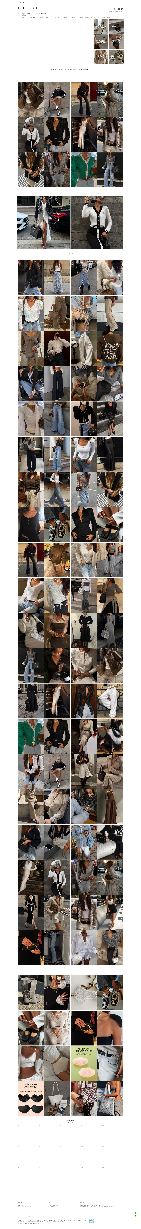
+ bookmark (111, 11)
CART (28, 13)
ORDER (32, 13)
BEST (18, 17)
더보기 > (70, 76)
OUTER (51, 17)
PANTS (65, 17)
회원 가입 (24, 13)
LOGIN (19, 13)
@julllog (70, 1122)
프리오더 (93, 17)
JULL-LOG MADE (32, 17)
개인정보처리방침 (31, 1217)
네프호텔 (87, 17)
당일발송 (103, 17)
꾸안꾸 (108, 17)
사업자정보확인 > (61, 1221)
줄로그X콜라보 (41, 17)
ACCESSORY (80, 17)
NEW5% (24, 17)
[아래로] (135, 1219)
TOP (47, 17)
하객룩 (98, 17)
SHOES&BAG (73, 17)
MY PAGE (38, 13)
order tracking (119, 11)
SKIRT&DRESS (58, 17)
